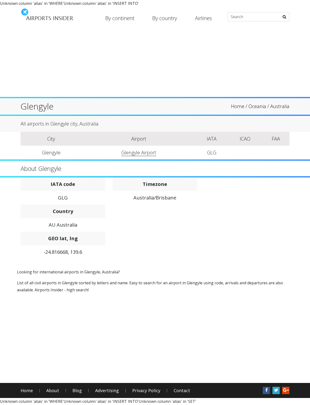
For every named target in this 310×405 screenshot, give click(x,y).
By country (164, 18)
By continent (119, 18)
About (52, 390)
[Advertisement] (155, 63)
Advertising (107, 390)
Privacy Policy (146, 390)
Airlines (203, 18)
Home (27, 390)
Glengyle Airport (138, 152)
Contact (182, 390)
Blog (77, 390)
